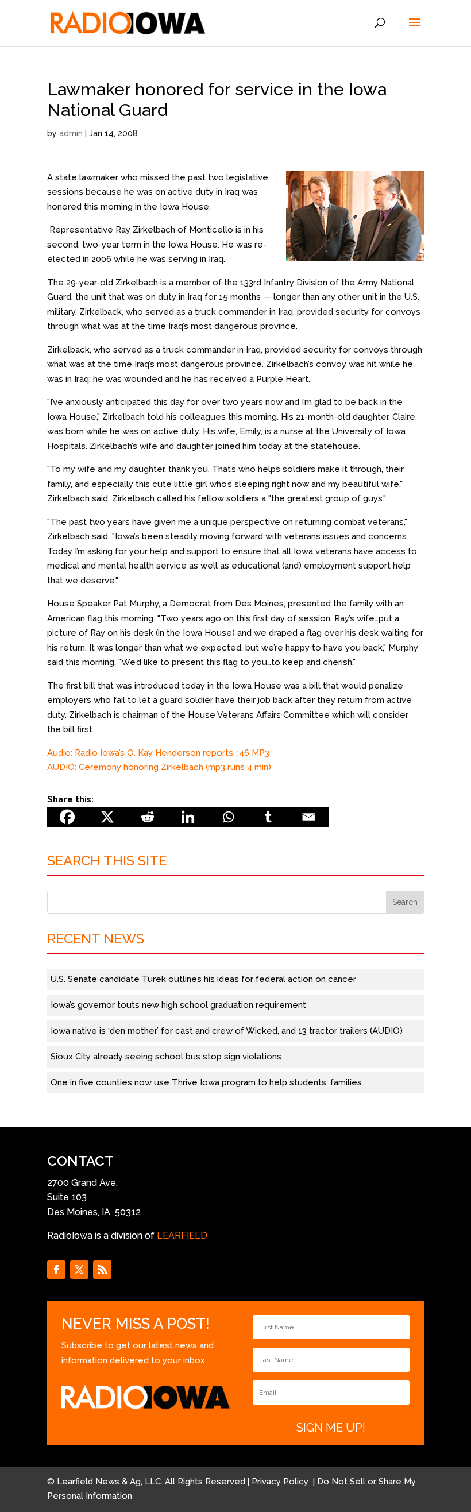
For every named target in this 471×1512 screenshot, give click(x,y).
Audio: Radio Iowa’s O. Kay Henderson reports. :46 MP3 (158, 753)
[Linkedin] (188, 817)
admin (71, 133)
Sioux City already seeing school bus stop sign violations (166, 1056)
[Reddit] (148, 817)
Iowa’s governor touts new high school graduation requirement (178, 1005)
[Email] (308, 817)
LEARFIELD (182, 1235)
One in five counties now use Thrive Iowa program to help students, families (206, 1082)
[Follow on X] (79, 1269)
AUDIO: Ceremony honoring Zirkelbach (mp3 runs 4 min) (159, 767)
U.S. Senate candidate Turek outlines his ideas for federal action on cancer (203, 979)
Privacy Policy (281, 1481)
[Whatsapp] (228, 817)
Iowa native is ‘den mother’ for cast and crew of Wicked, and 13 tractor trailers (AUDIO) (227, 1031)
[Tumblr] (268, 817)
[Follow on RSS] (102, 1269)
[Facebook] (67, 817)
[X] (107, 817)
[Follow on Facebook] (56, 1269)
